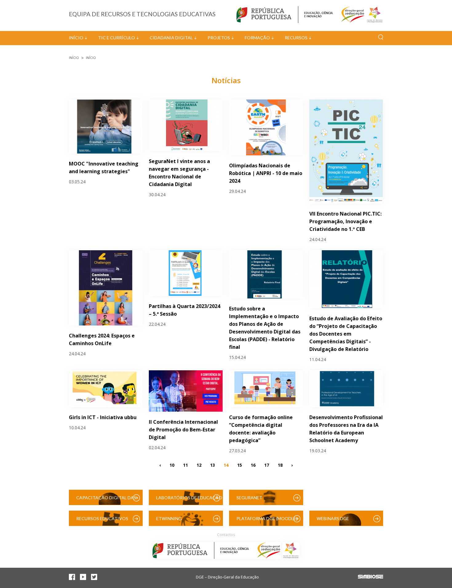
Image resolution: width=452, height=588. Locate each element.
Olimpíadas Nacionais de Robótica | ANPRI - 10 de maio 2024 (265, 173)
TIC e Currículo (116, 37)
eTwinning (169, 518)
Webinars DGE (333, 518)
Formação (257, 37)
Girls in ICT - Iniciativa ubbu (103, 417)
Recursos (296, 37)
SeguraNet (249, 497)
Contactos (226, 534)
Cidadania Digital (171, 37)
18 (280, 465)
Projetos (219, 37)
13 (212, 465)
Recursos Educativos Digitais (102, 521)
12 (198, 465)
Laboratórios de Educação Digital (189, 500)
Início (76, 37)
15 (239, 465)
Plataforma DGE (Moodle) (266, 518)
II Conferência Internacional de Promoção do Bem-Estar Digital (183, 430)
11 (185, 465)
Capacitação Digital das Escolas (106, 500)
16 (253, 465)
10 (171, 465)
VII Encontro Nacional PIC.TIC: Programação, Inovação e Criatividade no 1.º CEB (345, 221)
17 (266, 465)
